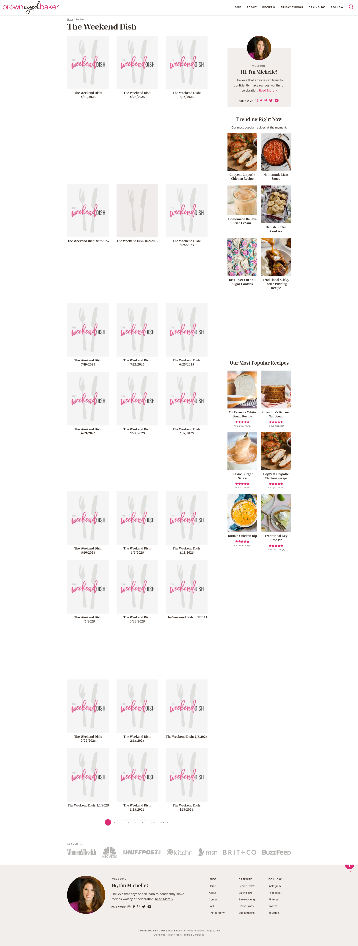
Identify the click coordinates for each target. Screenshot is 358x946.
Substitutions (247, 912)
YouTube (273, 912)
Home (237, 7)
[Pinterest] (265, 100)
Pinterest (273, 899)
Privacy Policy (174, 934)
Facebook (274, 892)
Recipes (268, 7)
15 (154, 822)
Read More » (268, 90)
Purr (218, 930)
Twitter (272, 906)
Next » (164, 822)
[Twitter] (271, 100)
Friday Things (292, 7)
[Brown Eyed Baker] (30, 8)
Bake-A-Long (247, 899)
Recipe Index (247, 886)
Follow (337, 7)
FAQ (211, 906)
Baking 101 (317, 7)
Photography (217, 912)
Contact (214, 899)
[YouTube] (277, 100)
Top (349, 871)
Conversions (246, 906)
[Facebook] (261, 100)
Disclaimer (159, 934)
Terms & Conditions (194, 934)
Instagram (274, 886)
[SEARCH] (353, 7)
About (252, 7)
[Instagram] (256, 100)
